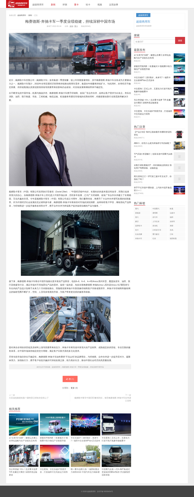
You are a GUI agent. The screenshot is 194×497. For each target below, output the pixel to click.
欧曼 (171, 208)
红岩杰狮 (138, 234)
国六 (137, 217)
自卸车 (172, 221)
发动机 (155, 225)
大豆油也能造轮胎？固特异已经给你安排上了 (29, 397)
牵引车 (155, 217)
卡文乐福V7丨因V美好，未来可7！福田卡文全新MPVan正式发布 (85, 439)
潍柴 (171, 225)
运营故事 (113, 4)
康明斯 (155, 213)
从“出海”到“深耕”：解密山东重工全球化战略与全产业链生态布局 (23, 439)
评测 (64, 4)
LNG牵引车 (157, 230)
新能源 (137, 213)
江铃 (171, 234)
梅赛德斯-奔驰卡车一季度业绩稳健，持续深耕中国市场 (70, 21)
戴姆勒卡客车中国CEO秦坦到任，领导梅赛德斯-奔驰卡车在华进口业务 (102, 399)
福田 (171, 217)
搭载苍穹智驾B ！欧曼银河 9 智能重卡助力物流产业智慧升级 (54, 439)
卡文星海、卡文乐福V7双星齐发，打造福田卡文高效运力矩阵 (54, 470)
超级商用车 (17, 4)
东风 (171, 230)
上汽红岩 (156, 221)
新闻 (53, 4)
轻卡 (88, 4)
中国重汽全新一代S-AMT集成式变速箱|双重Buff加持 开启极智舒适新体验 (116, 472)
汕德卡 (172, 213)
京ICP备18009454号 (105, 491)
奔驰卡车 (138, 238)
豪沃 (137, 221)
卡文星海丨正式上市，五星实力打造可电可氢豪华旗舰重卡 (116, 439)
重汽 (137, 208)
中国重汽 (156, 208)
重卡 (76, 4)
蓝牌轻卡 (138, 225)
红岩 (154, 238)
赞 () (71, 379)
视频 (99, 4)
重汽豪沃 (156, 234)
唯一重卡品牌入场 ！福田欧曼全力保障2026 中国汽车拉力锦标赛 (85, 470)
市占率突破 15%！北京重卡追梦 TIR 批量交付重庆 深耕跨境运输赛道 (23, 472)
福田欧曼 (173, 238)
